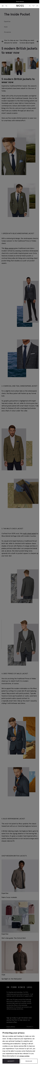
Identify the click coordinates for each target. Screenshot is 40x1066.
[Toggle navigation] (3, 6)
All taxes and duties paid (19, 1)
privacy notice (24, 1056)
